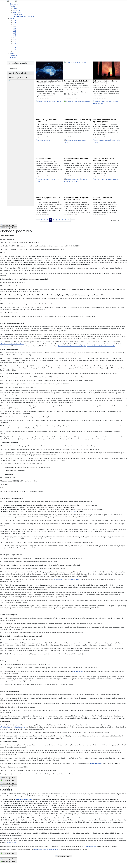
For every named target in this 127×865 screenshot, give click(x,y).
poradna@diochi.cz (91, 846)
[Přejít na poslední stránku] (74, 219)
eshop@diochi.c (95, 763)
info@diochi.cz (59, 579)
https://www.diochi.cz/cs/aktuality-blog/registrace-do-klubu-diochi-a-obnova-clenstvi (86, 346)
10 (68, 220)
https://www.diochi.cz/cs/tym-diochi (12, 344)
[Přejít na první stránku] (37, 219)
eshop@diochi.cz (73, 579)
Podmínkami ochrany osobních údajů (46, 849)
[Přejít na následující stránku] (71, 219)
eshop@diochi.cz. (78, 671)
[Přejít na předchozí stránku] (39, 219)
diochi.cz (74, 511)
